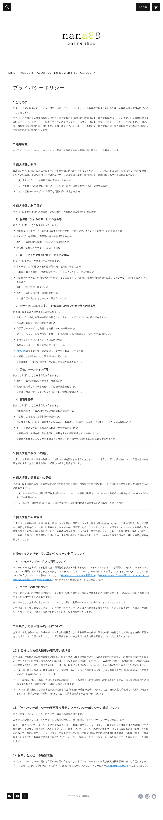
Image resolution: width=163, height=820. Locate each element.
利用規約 (21, 350)
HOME (11, 72)
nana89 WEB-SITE (65, 72)
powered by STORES (78, 796)
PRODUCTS (26, 72)
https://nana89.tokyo (154, 796)
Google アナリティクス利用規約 (78, 575)
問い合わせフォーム (116, 765)
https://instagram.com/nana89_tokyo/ (147, 796)
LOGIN (143, 7)
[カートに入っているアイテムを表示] (156, 7)
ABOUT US (44, 72)
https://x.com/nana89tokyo (140, 796)
